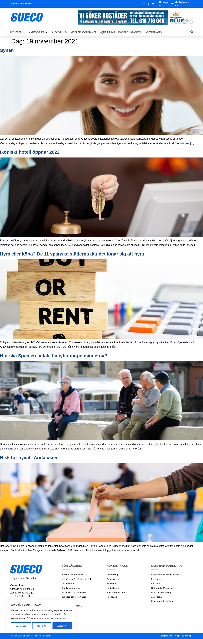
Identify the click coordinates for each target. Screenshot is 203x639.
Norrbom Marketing (161, 592)
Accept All (62, 626)
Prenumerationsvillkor (162, 601)
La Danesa (156, 583)
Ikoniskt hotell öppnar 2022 (29, 152)
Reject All (41, 626)
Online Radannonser (72, 574)
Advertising (112, 574)
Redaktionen (113, 588)
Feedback (112, 597)
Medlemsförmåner (71, 588)
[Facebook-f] (144, 4)
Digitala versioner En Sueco (165, 574)
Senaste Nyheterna (72, 605)
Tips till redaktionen (116, 592)
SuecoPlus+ (68, 583)
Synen (7, 50)
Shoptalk (66, 601)
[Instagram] (149, 4)
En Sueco (156, 579)
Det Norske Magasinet (162, 588)
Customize (21, 626)
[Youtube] (153, 4)
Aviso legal (156, 597)
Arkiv (64, 610)
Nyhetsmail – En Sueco (74, 592)
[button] (18, 32)
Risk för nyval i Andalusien (29, 457)
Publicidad (112, 583)
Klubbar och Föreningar (74, 597)
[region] (41, 616)
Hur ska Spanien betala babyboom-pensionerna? (53, 355)
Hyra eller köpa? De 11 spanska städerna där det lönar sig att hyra (72, 253)
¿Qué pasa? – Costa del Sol (76, 579)
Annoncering (113, 579)
